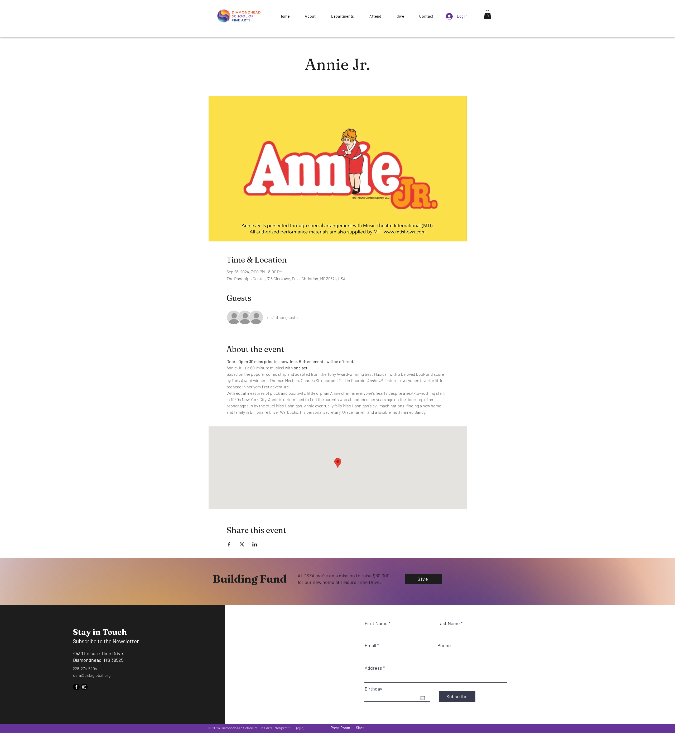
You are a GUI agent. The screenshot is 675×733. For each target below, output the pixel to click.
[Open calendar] (423, 698)
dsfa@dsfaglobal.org (91, 675)
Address (373, 667)
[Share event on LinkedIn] (254, 544)
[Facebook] (76, 687)
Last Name (448, 623)
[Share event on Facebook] (229, 544)
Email (370, 645)
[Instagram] (84, 687)
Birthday (373, 688)
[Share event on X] (241, 544)
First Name (376, 623)
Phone (444, 645)
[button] (400, 16)
